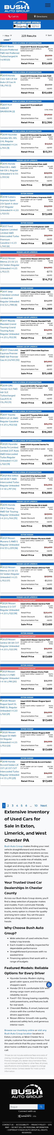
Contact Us (8, 1124)
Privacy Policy (38, 1124)
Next (43, 806)
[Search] (41, 1106)
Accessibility (22, 1124)
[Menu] (48, 5)
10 (36, 806)
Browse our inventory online (19, 1030)
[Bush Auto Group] (16, 6)
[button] (49, 984)
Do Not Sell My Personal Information (29, 1127)
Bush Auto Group (13, 846)
